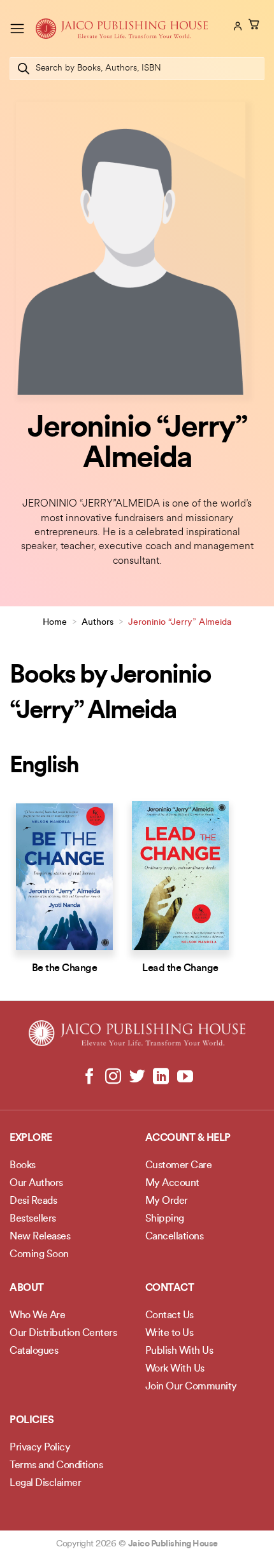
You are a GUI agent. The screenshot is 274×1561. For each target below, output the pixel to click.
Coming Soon (39, 1255)
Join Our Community (191, 1387)
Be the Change (64, 969)
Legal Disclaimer (45, 1483)
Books (23, 1166)
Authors (97, 622)
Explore (31, 1138)
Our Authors (36, 1183)
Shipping (164, 1219)
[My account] (236, 26)
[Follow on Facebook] (89, 1077)
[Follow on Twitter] (137, 1077)
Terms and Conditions (56, 1466)
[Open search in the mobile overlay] (137, 68)
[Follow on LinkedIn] (161, 1077)
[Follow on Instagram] (113, 1077)
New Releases (40, 1237)
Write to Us (169, 1333)
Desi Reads (33, 1201)
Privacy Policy (40, 1448)
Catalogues (34, 1351)
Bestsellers (33, 1219)
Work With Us (175, 1369)
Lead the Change (180, 969)
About (27, 1288)
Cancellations (174, 1237)
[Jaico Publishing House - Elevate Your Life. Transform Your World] (122, 28)
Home (55, 622)
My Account (172, 1183)
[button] (17, 28)
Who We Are (37, 1316)
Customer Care (178, 1166)
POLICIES (32, 1420)
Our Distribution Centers (63, 1333)
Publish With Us (179, 1351)
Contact (169, 1288)
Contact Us (169, 1316)
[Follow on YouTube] (184, 1077)
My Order (166, 1201)
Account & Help (188, 1138)
